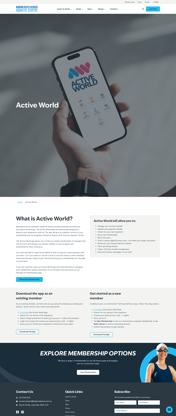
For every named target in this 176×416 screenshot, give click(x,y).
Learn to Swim (70, 397)
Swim (67, 401)
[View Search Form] (143, 9)
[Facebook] (18, 412)
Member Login (130, 2)
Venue (67, 408)
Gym (67, 404)
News (140, 2)
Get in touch (70, 412)
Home (19, 202)
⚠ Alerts (155, 2)
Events (147, 2)
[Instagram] (23, 412)
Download (24, 312)
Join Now (153, 9)
